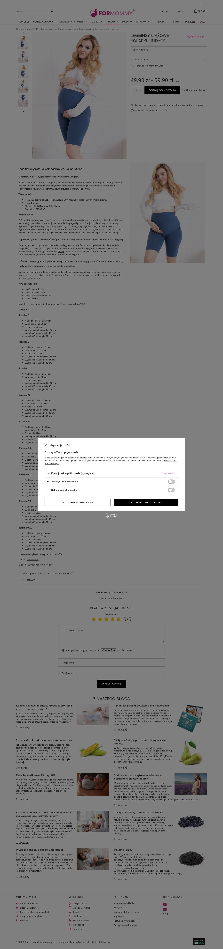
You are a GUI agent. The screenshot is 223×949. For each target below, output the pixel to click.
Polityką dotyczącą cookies (119, 457)
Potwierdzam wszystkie (146, 502)
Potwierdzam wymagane (77, 502)
